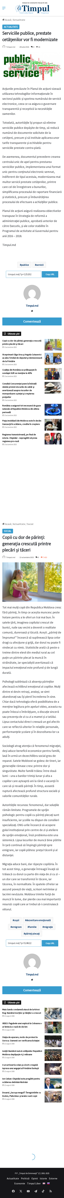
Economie (19, 1183)
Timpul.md (32, 305)
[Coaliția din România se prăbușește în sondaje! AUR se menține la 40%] (53, 374)
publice (25, 264)
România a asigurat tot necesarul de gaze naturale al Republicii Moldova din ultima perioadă (21, 409)
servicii (39, 264)
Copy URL (50, 274)
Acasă (8, 19)
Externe (53, 1178)
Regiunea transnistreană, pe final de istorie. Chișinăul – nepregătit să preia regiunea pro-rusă (19, 438)
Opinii (34, 1178)
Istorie (43, 1178)
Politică (25, 1178)
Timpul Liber (34, 1183)
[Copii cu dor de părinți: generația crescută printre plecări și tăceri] (53, 345)
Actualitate (19, 19)
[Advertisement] (32, 483)
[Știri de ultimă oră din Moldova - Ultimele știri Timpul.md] (32, 8)
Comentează (32, 321)
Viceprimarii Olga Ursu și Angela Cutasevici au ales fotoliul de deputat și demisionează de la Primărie (22, 358)
